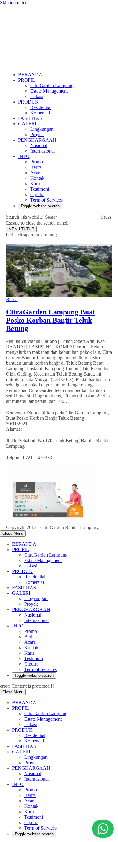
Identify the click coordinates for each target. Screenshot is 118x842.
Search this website (25, 216)
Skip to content (14, 2)
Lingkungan (36, 598)
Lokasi (30, 565)
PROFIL (20, 549)
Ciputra (31, 663)
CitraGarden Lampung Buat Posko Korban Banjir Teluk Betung (50, 320)
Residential (34, 576)
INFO (18, 625)
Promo (30, 631)
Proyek (31, 604)
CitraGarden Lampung (45, 554)
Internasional (36, 620)
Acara (30, 642)
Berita (12, 299)
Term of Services (40, 669)
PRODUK (22, 571)
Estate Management (43, 560)
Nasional (32, 614)
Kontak (31, 647)
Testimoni (33, 658)
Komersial (34, 582)
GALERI (21, 593)
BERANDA (24, 544)
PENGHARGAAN (31, 609)
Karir (29, 653)
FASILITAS (24, 587)
